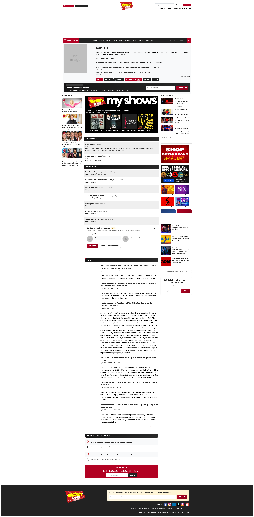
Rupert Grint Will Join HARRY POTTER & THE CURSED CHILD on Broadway (72, 122)
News (95, 40)
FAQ (156, 80)
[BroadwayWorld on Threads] (183, 504)
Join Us (153, 509)
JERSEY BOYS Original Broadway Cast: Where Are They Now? (71, 139)
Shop (134, 40)
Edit (148, 80)
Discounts (184, 211)
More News (149, 427)
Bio (101, 80)
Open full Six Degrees (110, 246)
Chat (115, 40)
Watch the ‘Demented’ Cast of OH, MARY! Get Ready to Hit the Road (182, 112)
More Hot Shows (168, 211)
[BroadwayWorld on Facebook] (165, 504)
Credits (119, 80)
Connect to (126, 234)
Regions (169, 509)
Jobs (121, 40)
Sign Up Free (182, 87)
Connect (92, 246)
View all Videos (166, 138)
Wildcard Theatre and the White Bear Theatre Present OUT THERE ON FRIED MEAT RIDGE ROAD (129, 62)
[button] (189, 40)
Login (182, 40)
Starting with (91, 234)
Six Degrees (134, 79)
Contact (147, 509)
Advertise (134, 509)
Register (172, 40)
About (141, 509)
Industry (108, 40)
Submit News (161, 509)
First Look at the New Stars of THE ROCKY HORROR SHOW (183, 120)
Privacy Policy (184, 512)
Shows (101, 40)
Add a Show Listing (81, 6)
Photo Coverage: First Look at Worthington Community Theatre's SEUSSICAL (123, 73)
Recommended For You (168, 220)
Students (128, 40)
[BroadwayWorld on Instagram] (169, 504)
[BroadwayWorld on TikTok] (178, 504)
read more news (185, 76)
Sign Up (133, 475)
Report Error (185, 509)
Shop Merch (69, 6)
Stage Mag (149, 40)
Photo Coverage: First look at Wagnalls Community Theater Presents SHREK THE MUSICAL (128, 67)
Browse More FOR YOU (175, 271)
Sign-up (178, 5)
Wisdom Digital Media (158, 512)
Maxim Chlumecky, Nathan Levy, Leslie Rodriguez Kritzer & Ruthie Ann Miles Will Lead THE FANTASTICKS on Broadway (72, 158)
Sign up (185, 291)
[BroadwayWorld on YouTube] (187, 504)
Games (141, 40)
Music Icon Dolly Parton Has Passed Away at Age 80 (71, 106)
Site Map (177, 509)
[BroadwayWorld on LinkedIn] (174, 504)
